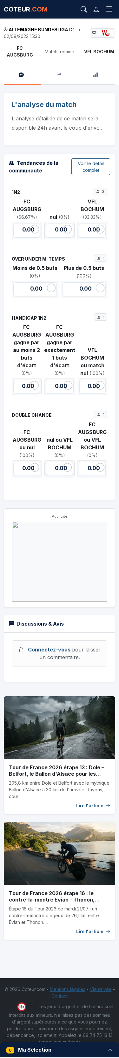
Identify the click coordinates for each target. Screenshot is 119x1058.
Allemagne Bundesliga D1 (42, 29)
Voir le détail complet (91, 167)
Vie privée (101, 989)
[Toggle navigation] (109, 9)
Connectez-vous (49, 649)
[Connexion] (96, 9)
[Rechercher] (84, 9)
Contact (59, 996)
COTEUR (26, 9)
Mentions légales (67, 989)
